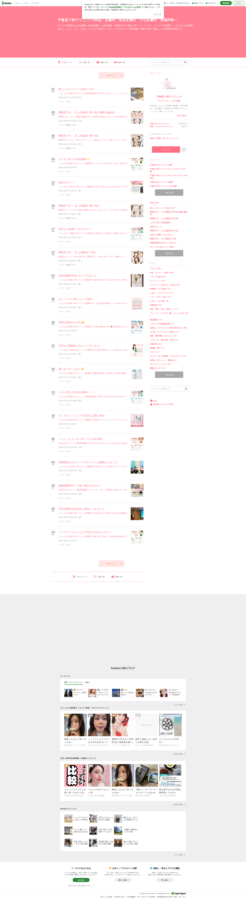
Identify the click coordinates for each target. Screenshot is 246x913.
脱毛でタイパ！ (156, 226)
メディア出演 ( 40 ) (158, 276)
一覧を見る (169, 193)
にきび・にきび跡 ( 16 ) (159, 301)
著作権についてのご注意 (163, 404)
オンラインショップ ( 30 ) (160, 364)
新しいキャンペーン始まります (162, 208)
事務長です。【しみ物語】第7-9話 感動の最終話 (168, 213)
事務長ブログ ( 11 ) (157, 368)
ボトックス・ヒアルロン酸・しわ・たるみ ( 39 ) (169, 314)
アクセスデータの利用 (147, 897)
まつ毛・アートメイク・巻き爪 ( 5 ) (164, 332)
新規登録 (226, 3)
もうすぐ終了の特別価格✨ (161, 222)
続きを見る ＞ (182, 115)
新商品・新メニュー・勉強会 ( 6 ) (163, 360)
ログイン (238, 3)
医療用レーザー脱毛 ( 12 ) (160, 289)
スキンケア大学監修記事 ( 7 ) (161, 324)
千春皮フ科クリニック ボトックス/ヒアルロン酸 (168, 170)
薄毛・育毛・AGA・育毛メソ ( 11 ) (164, 309)
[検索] (185, 62)
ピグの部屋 (175, 101)
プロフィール (163, 101)
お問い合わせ (120, 897)
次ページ (111, 75)
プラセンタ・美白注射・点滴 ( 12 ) (164, 340)
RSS (155, 401)
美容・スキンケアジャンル (160, 126)
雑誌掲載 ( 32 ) (156, 320)
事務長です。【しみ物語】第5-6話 (164, 218)
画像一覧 (103, 62)
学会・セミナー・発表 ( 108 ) (162, 273)
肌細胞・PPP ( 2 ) (157, 348)
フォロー (167, 149)
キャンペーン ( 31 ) (158, 281)
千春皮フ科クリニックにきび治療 (163, 186)
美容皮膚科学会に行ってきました (163, 243)
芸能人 (87, 682)
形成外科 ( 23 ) (156, 344)
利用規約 (132, 897)
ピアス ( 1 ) (154, 352)
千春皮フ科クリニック (169, 96)
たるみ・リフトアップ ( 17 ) (161, 293)
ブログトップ (67, 62)
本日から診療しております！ (161, 234)
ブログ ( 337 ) (155, 268)
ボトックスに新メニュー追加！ (162, 247)
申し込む (165, 880)
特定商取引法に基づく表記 (168, 897)
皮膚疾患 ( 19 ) (156, 305)
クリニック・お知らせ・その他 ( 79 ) (165, 285)
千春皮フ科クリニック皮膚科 (161, 182)
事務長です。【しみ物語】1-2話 (163, 238)
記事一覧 (86, 62)
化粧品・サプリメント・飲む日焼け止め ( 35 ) (168, 328)
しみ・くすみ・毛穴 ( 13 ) (160, 297)
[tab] (73, 682)
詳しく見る (123, 880)
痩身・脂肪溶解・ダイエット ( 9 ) (163, 336)
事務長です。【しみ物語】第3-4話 (164, 230)
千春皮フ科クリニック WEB (161, 165)
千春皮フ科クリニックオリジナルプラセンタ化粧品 (169, 176)
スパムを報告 (107, 897)
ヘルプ (183, 897)
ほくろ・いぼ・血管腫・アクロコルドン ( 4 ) (168, 356)
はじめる (81, 880)
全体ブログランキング (159, 124)
